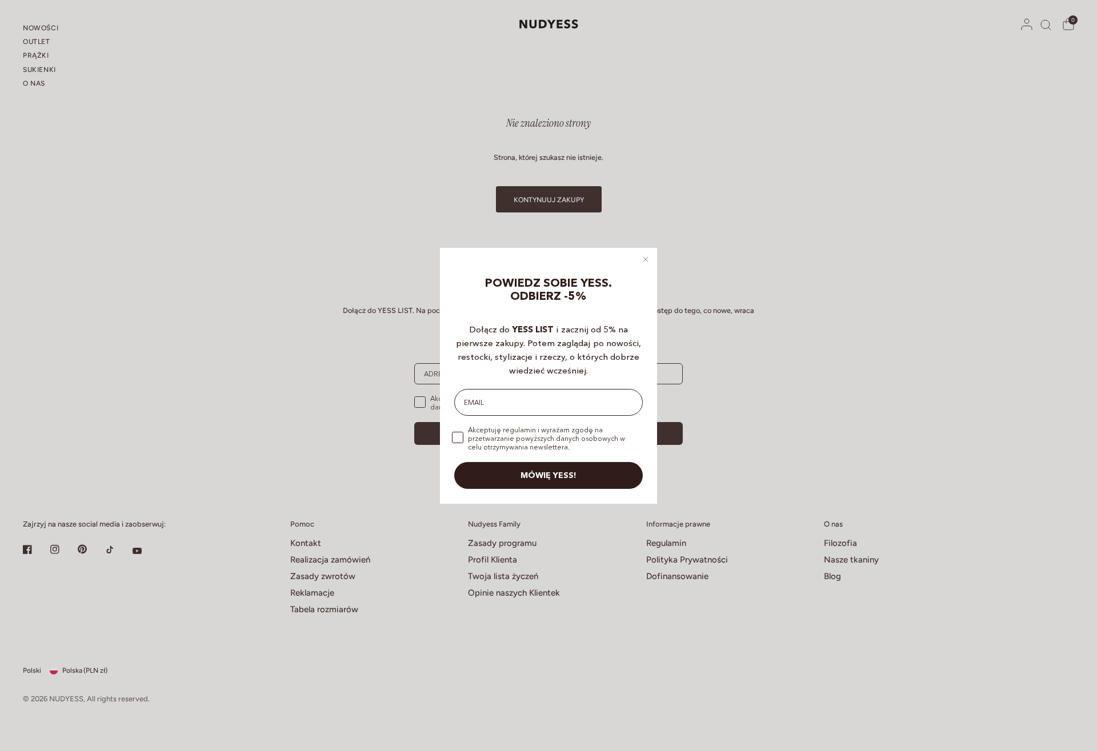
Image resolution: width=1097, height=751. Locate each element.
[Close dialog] (645, 259)
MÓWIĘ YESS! (548, 475)
